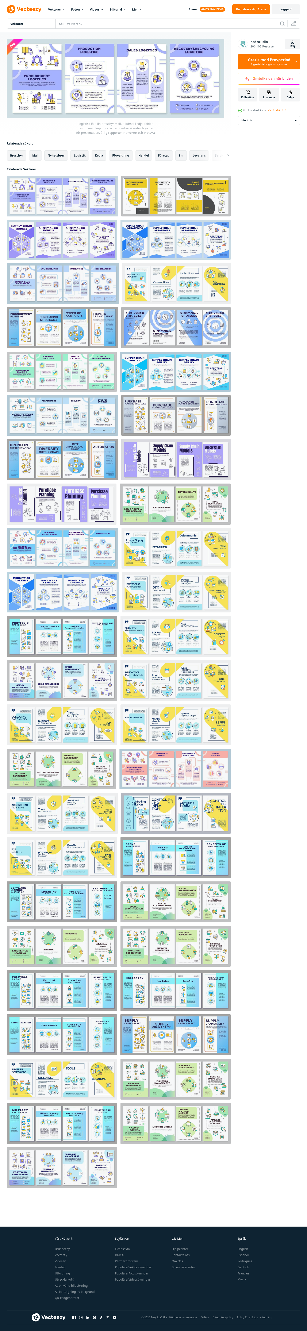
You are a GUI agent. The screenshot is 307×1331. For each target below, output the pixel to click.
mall (35, 155)
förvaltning (120, 155)
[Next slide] (224, 155)
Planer (193, 9)
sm (181, 155)
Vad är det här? (277, 110)
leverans (199, 155)
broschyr (16, 155)
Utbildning (62, 1273)
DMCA (119, 1255)
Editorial (116, 9)
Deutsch (243, 1267)
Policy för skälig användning (254, 1317)
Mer (135, 9)
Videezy (60, 1261)
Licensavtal (123, 1249)
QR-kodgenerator (67, 1298)
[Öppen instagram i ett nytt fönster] (80, 1317)
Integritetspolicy (223, 1317)
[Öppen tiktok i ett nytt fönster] (101, 1317)
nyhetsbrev (56, 155)
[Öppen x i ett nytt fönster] (108, 1317)
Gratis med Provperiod (269, 61)
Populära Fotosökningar (132, 1273)
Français (243, 1273)
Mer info (246, 120)
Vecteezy (61, 1255)
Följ (292, 46)
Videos (95, 9)
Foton (75, 9)
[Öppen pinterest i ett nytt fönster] (94, 1317)
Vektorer (54, 9)
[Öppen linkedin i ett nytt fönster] (87, 1317)
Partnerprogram (126, 1261)
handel (143, 155)
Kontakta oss (181, 1255)
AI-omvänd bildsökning (71, 1286)
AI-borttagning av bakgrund (75, 1292)
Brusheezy (62, 1249)
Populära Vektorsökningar (133, 1267)
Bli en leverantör (183, 1267)
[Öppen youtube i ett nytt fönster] (114, 1317)
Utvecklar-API (64, 1279)
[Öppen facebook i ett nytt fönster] (74, 1317)
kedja (99, 155)
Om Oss (177, 1261)
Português (245, 1261)
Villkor (205, 1317)
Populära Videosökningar (132, 1279)
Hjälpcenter (180, 1249)
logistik (80, 155)
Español (243, 1255)
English (243, 1249)
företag (163, 155)
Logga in (286, 9)
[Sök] (282, 23)
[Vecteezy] (24, 9)
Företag (60, 1267)
